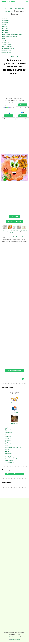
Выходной (4, 16)
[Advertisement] (14, 85)
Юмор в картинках (6, 52)
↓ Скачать (10, 221)
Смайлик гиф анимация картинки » (14, 370)
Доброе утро (4, 18)
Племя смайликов (8, 1)
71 (14, 231)
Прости (3, 40)
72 (16, 231)
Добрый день (5, 22)
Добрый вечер (5, 20)
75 (21, 231)
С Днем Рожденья (6, 44)
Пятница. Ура (5, 42)
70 (13, 231)
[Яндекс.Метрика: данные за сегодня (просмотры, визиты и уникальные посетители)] (14, 640)
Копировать (22, 104)
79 (10, 233)
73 (18, 231)
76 (23, 231)
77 (24, 231)
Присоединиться (18, 474)
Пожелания (4, 30)
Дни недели (4, 26)
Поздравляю (4, 32)
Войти (8, 474)
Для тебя (3, 24)
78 (26, 231)
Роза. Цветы (24, 636)
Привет (3, 38)
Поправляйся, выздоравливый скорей (11, 34)
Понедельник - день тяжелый (9, 36)
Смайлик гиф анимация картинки (11, 236)
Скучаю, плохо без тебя (7, 48)
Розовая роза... (16, 636)
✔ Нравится (18, 221)
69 (11, 231)
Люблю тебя (4, 28)
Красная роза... (8, 636)
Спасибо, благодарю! (7, 46)
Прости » (14, 56)
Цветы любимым (6, 50)
